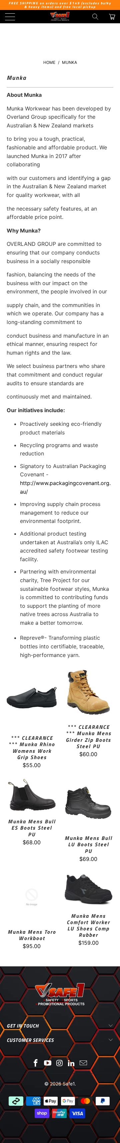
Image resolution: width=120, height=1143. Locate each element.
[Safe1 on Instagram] (60, 1064)
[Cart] (111, 17)
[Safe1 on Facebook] (36, 1064)
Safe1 (69, 1083)
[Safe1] (60, 16)
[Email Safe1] (84, 1064)
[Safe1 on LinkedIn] (72, 1064)
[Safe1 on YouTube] (48, 1064)
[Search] (95, 16)
